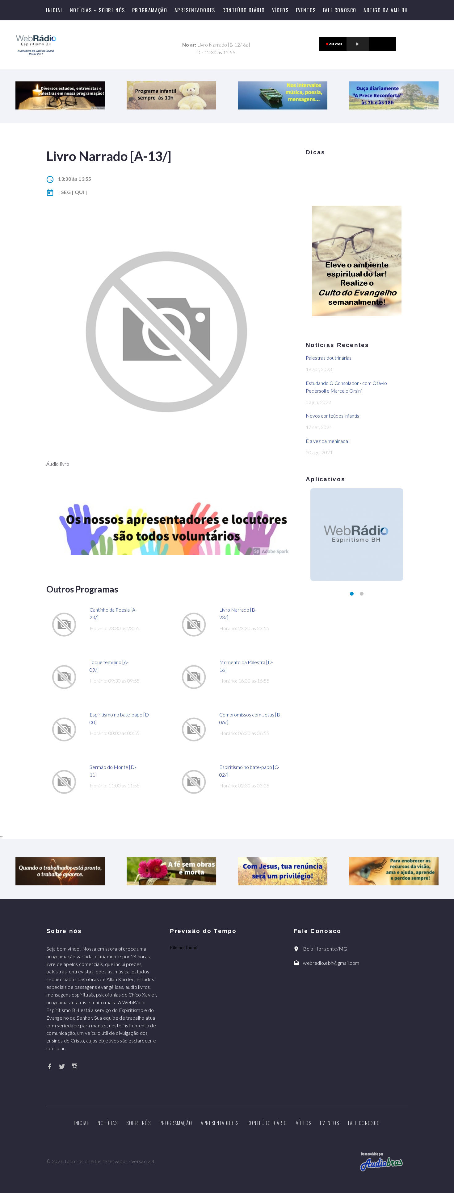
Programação (149, 10)
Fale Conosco (339, 10)
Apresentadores (194, 10)
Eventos (306, 10)
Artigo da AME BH (386, 10)
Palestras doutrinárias (328, 358)
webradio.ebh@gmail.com (331, 963)
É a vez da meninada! (328, 441)
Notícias (81, 10)
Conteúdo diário (243, 10)
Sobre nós (112, 10)
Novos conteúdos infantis (332, 416)
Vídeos (280, 10)
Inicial (54, 10)
